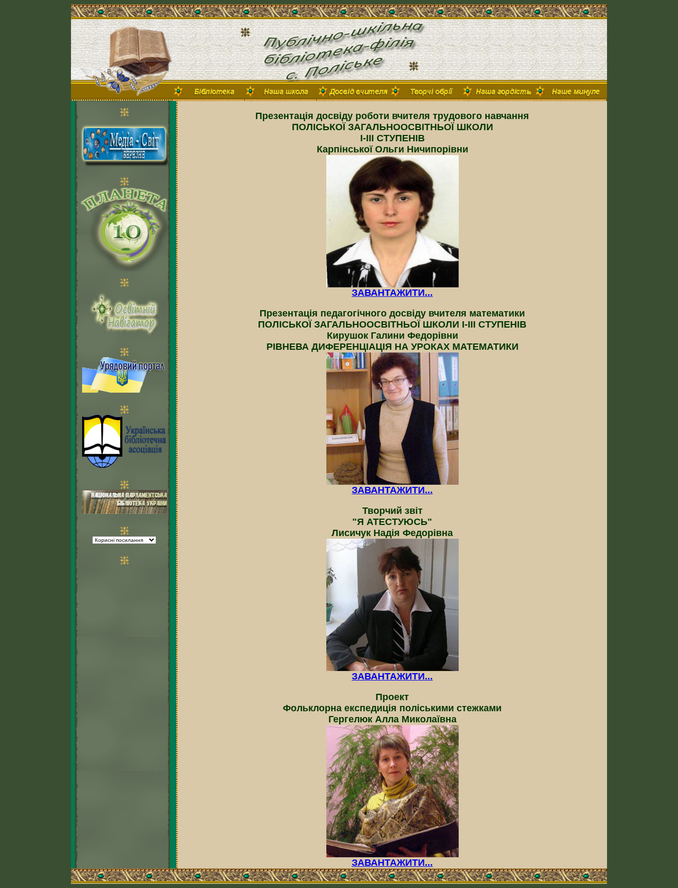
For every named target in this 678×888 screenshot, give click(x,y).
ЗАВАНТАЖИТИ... (392, 292)
